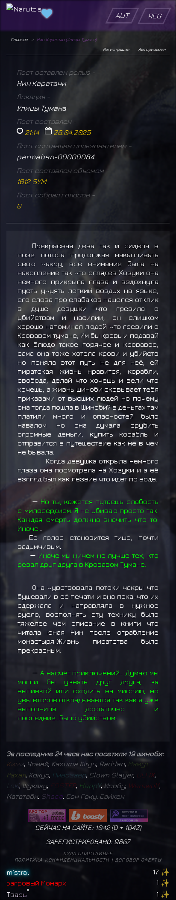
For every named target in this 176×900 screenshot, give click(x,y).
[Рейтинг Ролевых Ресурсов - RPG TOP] (47, 815)
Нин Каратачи (41, 83)
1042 (132, 827)
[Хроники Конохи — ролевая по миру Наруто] (129, 815)
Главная (19, 39)
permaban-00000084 (55, 156)
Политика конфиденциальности (62, 859)
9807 (122, 841)
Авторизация (151, 49)
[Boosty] (88, 815)
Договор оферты (138, 859)
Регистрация (116, 49)
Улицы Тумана (41, 107)
